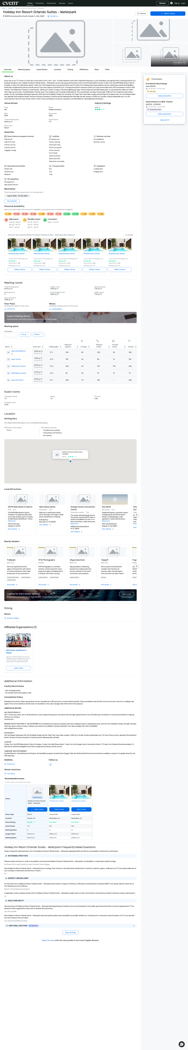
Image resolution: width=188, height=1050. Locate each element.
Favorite (143, 13)
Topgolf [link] (104, 560)
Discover (62, 3)
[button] (56, 43)
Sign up (177, 3)
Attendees (8, 331)
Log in (183, 3)
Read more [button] (12, 521)
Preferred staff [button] (11, 580)
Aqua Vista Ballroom (18, 351)
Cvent (3, 8)
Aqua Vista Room (17, 380)
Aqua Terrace (16, 359)
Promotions (40, 3)
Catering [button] (135, 577)
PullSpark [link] (11, 560)
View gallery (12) (179, 63)
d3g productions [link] (77, 560)
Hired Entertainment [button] (13, 577)
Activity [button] (104, 577)
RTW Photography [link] (46, 560)
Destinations (51, 3)
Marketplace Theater (18, 373)
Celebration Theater (18, 366)
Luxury (70, 3)
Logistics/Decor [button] (26, 577)
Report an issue (48, 940)
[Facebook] (50, 765)
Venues (30, 3)
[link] (19, 552)
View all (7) (164, 120)
